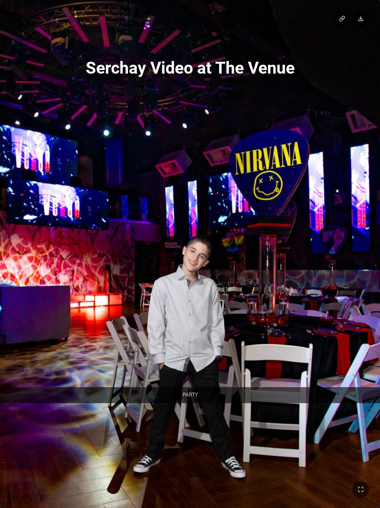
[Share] (342, 18)
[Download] (360, 18)
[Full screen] (360, 489)
